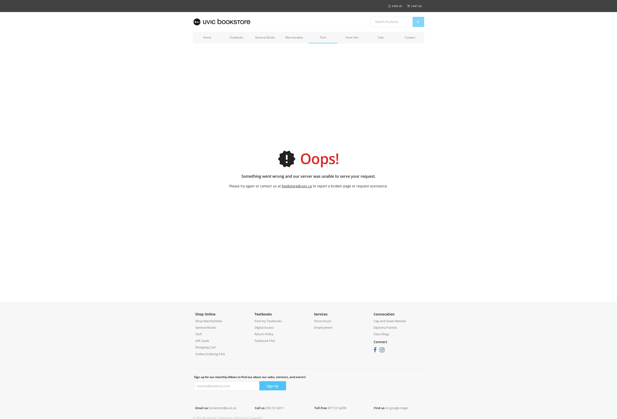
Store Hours (322, 321)
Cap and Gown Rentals (390, 321)
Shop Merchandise (208, 321)
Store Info (351, 37)
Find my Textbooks (268, 321)
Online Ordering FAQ (210, 354)
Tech (323, 37)
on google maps (396, 408)
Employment (323, 327)
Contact (410, 37)
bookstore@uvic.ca (297, 186)
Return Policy (264, 334)
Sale (381, 37)
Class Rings (381, 334)
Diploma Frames (385, 327)
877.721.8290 (337, 408)
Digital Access (264, 327)
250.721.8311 (275, 408)
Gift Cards (202, 341)
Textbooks (236, 37)
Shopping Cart (205, 347)
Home (207, 37)
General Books (265, 37)
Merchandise (294, 37)
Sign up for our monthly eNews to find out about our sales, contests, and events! (250, 377)
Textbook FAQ (265, 341)
